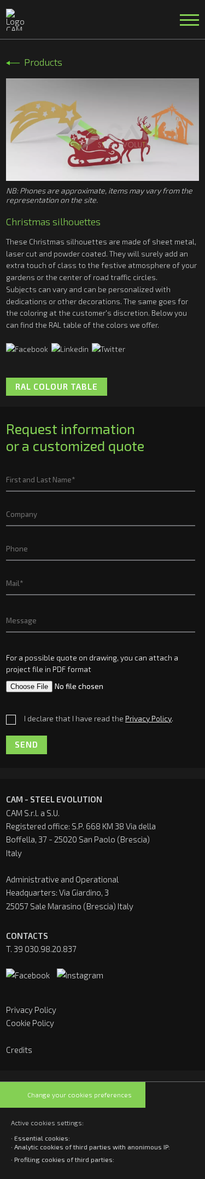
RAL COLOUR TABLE (56, 386)
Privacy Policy (31, 1010)
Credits (19, 1050)
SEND (26, 744)
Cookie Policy (30, 1023)
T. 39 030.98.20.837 (41, 949)
